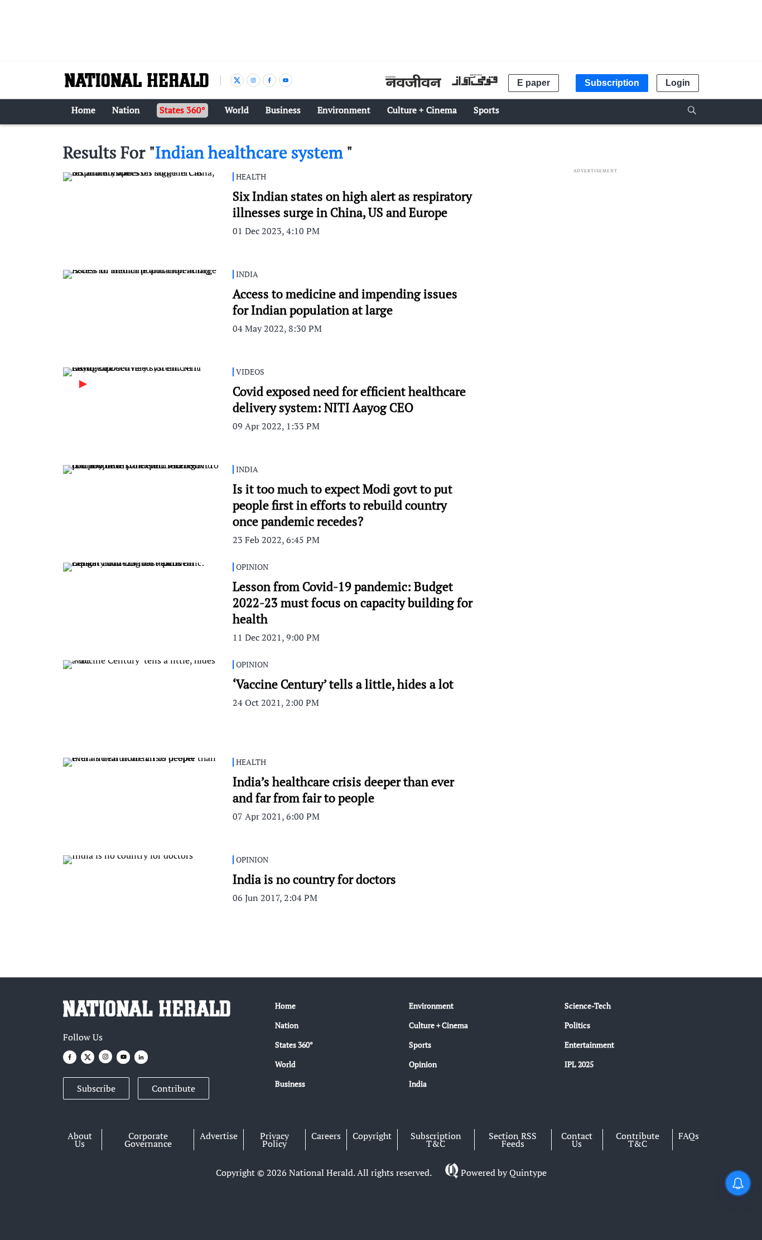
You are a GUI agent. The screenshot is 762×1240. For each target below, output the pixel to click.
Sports (420, 1044)
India (418, 1083)
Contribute (173, 1088)
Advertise (219, 1136)
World (285, 1064)
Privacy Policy (274, 1140)
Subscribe (96, 1088)
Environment (431, 1005)
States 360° (294, 1044)
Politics (577, 1025)
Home (285, 1005)
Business (290, 1083)
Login (677, 83)
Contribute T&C (637, 1140)
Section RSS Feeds (513, 1140)
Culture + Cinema (438, 1025)
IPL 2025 (579, 1064)
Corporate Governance (148, 1140)
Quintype (528, 1172)
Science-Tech (588, 1005)
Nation (286, 1025)
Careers (326, 1136)
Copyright (372, 1136)
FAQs (688, 1136)
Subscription (612, 83)
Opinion (423, 1064)
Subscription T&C (436, 1140)
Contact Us (576, 1140)
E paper (533, 83)
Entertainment (589, 1044)
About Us (79, 1140)
